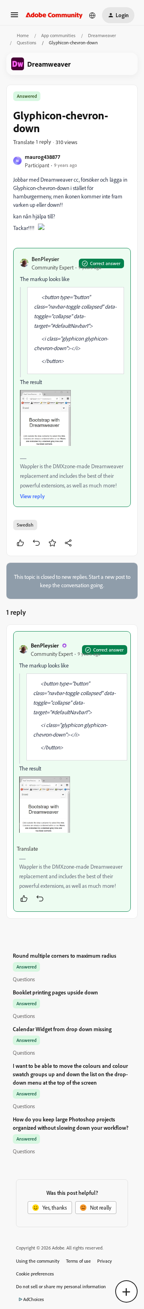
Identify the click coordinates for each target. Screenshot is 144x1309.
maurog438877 (42, 156)
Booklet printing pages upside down (55, 992)
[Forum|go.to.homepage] (54, 15)
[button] (14, 17)
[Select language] (92, 15)
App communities (58, 35)
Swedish (25, 525)
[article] (72, 771)
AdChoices (33, 1299)
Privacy (104, 1261)
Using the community (38, 1261)
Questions (26, 43)
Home (23, 35)
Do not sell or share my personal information (61, 1286)
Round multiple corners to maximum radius (64, 955)
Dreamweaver (102, 35)
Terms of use (78, 1261)
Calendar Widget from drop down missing (62, 1029)
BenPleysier (45, 258)
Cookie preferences (35, 1274)
